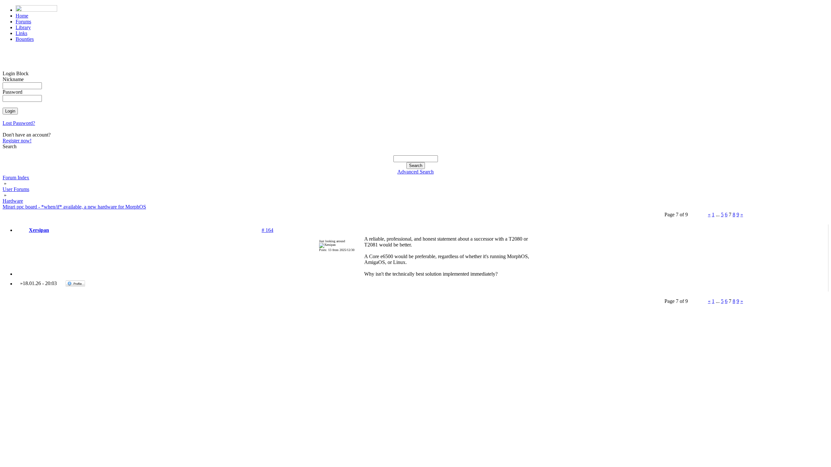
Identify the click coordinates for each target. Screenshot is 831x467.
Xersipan (39, 230)
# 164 (267, 230)
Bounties (25, 39)
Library (23, 27)
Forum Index (16, 177)
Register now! (17, 140)
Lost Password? (19, 123)
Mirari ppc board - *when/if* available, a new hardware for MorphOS (74, 207)
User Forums (16, 189)
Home (22, 15)
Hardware (13, 201)
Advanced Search (415, 171)
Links (21, 33)
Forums (23, 21)
